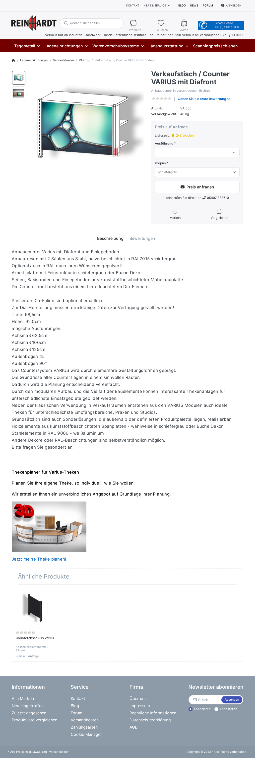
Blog (182, 5)
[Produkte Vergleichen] (141, 23)
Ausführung (164, 143)
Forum (208, 5)
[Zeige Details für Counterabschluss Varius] (35, 608)
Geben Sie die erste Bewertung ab (204, 99)
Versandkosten (59, 752)
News (194, 5)
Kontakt (132, 5)
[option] (18, 77)
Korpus (160, 163)
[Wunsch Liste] (166, 23)
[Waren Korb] (188, 23)
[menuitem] (27, 46)
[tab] (110, 238)
